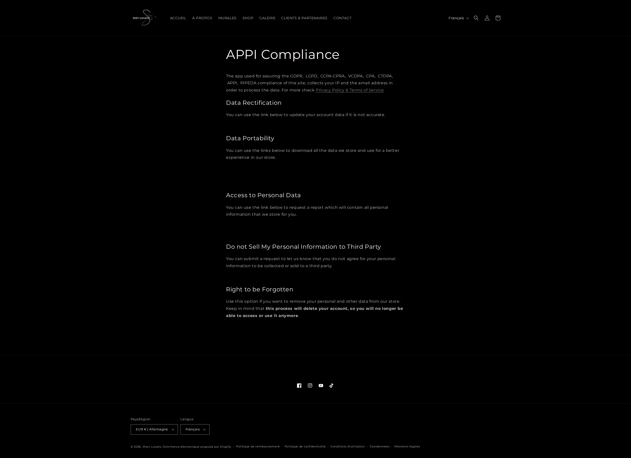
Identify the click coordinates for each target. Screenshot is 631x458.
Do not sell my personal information (256, 277)
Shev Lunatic (152, 446)
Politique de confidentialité (305, 446)
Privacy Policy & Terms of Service (350, 90)
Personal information (245, 176)
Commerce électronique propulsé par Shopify (197, 446)
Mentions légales (407, 446)
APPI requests (241, 169)
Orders (236, 183)
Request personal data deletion (253, 327)
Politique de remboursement (258, 446)
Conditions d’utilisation (348, 446)
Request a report (243, 226)
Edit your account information (252, 126)
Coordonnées (380, 446)
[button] (476, 18)
